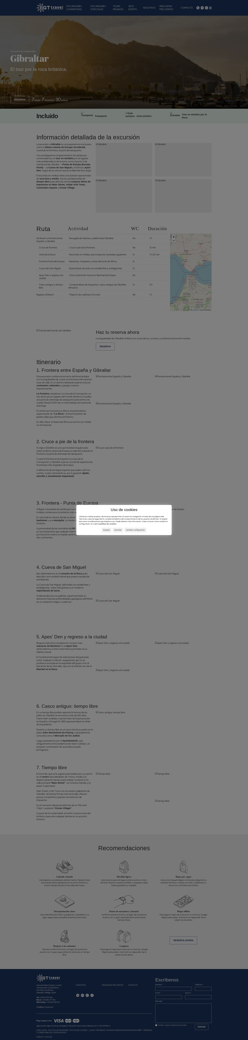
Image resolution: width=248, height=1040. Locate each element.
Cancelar (118, 530)
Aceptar (106, 530)
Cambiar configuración (135, 530)
